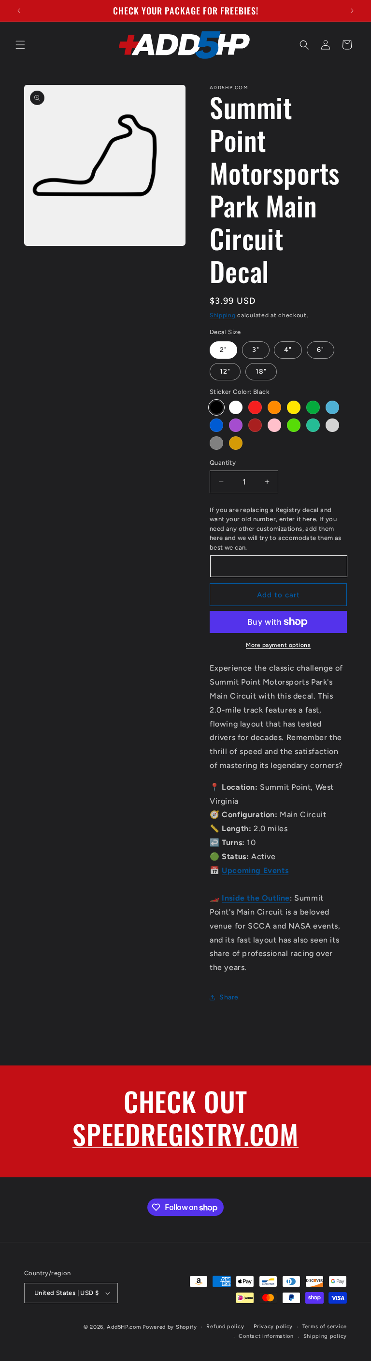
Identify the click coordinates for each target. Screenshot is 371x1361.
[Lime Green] (293, 425)
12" (225, 371)
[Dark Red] (255, 425)
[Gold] (236, 443)
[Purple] (236, 425)
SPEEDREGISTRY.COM (185, 1134)
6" (320, 350)
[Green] (313, 407)
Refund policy (225, 1326)
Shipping (223, 315)
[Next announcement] (352, 10)
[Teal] (313, 425)
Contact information (266, 1336)
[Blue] (216, 425)
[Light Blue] (332, 407)
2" (223, 350)
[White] (236, 407)
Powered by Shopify (170, 1327)
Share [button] (229, 997)
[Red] (255, 407)
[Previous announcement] (18, 10)
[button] (20, 44)
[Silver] (332, 425)
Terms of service (324, 1326)
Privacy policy (273, 1326)
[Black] (216, 407)
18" (261, 371)
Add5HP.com (124, 1327)
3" (255, 350)
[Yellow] (293, 407)
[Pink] (274, 425)
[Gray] (216, 443)
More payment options (278, 645)
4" (288, 350)
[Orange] (274, 407)
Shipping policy (325, 1336)
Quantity (223, 462)
